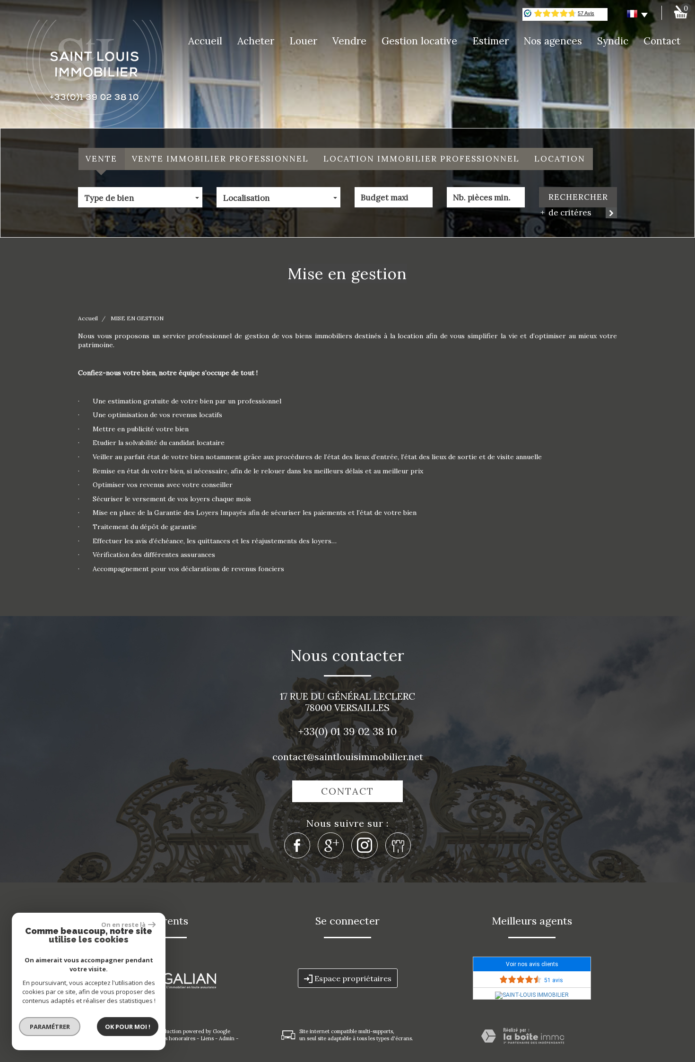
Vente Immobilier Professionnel (220, 159)
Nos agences (552, 40)
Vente (101, 159)
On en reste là (123, 924)
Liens (207, 1038)
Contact (661, 40)
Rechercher (578, 197)
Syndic (612, 40)
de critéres (568, 212)
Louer (303, 40)
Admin (227, 1038)
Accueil (205, 40)
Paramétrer (50, 1026)
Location (559, 159)
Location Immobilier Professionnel (421, 159)
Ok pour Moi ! (127, 1026)
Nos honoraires (176, 1038)
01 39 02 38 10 (363, 731)
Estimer (490, 40)
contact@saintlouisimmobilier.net (347, 756)
